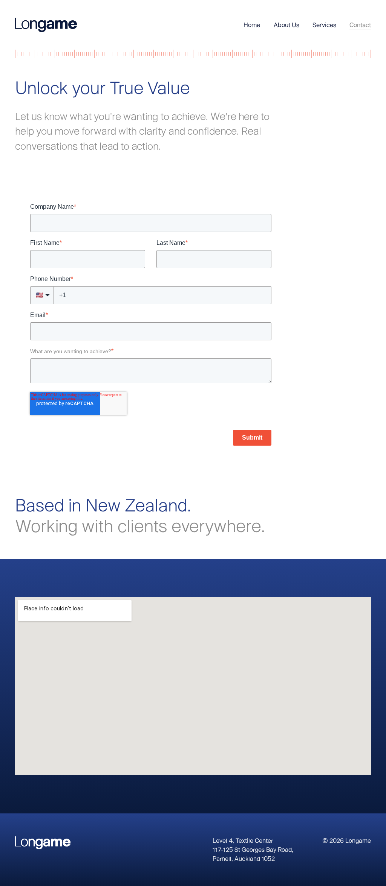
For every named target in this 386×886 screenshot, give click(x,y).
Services (324, 24)
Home (252, 24)
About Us (286, 24)
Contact (360, 24)
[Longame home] (46, 25)
